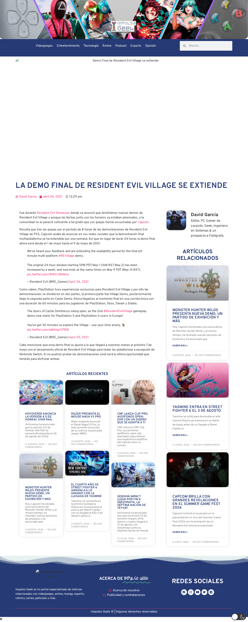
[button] (239, 616)
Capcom (143, 222)
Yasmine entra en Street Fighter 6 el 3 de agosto (197, 409)
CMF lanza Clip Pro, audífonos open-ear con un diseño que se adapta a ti (132, 418)
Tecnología (91, 46)
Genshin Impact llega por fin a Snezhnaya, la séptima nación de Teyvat (131, 502)
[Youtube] (198, 592)
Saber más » (180, 345)
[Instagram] (191, 592)
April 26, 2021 (79, 282)
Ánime (106, 46)
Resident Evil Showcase (53, 213)
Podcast (121, 46)
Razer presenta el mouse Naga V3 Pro (86, 415)
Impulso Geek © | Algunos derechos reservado (123, 612)
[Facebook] (184, 592)
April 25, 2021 (79, 337)
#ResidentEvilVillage (117, 311)
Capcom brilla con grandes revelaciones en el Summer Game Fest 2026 (196, 502)
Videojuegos (44, 46)
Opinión (150, 46)
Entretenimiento (68, 46)
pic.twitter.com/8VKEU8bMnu (48, 274)
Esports (135, 46)
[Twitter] (204, 592)
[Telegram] (211, 592)
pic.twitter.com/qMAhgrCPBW (48, 330)
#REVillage (66, 256)
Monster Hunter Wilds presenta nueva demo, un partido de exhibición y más (38, 493)
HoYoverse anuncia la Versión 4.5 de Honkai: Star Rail (40, 417)
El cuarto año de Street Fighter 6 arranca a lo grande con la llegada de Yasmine (86, 490)
